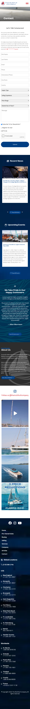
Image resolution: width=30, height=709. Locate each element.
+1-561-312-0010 (9, 613)
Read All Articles (16, 212)
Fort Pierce (6, 605)
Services (5, 544)
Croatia (5, 677)
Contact (4, 554)
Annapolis (6, 581)
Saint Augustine (8, 599)
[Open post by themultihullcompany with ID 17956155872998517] (15, 496)
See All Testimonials (14, 334)
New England (7, 575)
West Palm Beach (9, 611)
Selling (4, 540)
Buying (4, 537)
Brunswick (6, 593)
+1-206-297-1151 (9, 636)
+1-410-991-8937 (9, 583)
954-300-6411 (8, 630)
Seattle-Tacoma (8, 635)
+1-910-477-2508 (9, 601)
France (5, 683)
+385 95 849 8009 (9, 679)
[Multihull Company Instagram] (14, 523)
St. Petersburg (8, 623)
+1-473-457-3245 (9, 655)
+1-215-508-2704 (9, 618)
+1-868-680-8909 (9, 673)
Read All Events (16, 273)
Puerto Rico (7, 660)
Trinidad (6, 672)
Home (4, 530)
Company (5, 547)
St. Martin (6, 648)
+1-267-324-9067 (9, 577)
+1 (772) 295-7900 (9, 607)
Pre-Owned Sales (8, 534)
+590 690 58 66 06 (9, 650)
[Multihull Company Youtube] (20, 523)
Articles (4, 550)
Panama (6, 666)
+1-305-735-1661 (9, 667)
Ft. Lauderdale (8, 617)
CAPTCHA (4, 131)
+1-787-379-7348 (9, 661)
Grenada (6, 654)
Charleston (7, 587)
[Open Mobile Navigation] (27, 3)
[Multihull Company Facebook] (10, 523)
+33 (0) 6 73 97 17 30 (10, 685)
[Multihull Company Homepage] (9, 3)
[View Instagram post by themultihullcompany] (26, 425)
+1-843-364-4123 (9, 589)
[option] (15, 184)
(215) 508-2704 (8, 564)
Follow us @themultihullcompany (15, 395)
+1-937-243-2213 (9, 595)
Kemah (5, 629)
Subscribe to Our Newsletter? (11, 124)
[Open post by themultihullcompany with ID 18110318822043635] (15, 468)
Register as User (7, 128)
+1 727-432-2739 (9, 624)
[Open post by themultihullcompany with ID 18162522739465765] (15, 441)
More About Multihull (7, 378)
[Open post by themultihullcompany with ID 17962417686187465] (15, 413)
